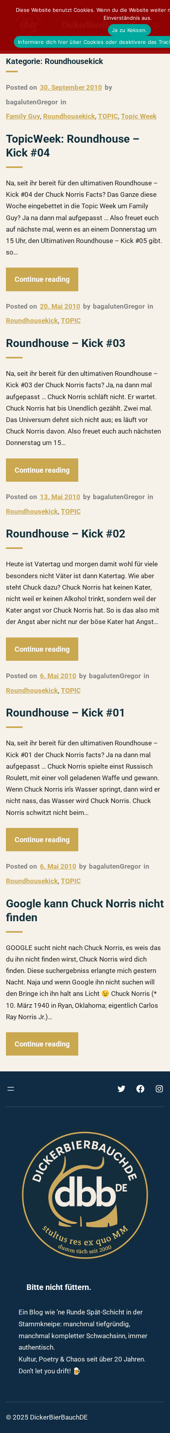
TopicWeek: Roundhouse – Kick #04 (73, 145)
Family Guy (23, 116)
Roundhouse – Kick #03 (65, 343)
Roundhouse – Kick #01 (65, 712)
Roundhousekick (69, 116)
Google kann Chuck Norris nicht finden (85, 910)
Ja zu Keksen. (129, 30)
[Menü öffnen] (10, 1089)
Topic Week (139, 116)
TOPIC (108, 116)
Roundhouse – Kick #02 (65, 533)
